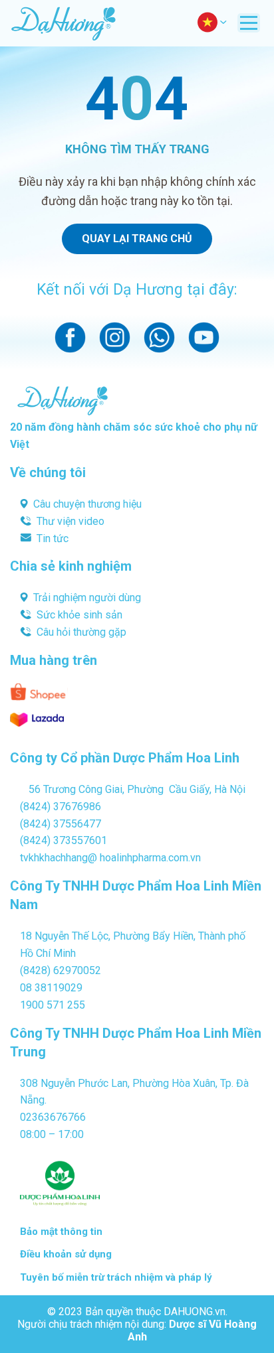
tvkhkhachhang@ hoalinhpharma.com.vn (110, 857)
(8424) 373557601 (63, 840)
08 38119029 (51, 987)
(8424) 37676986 (60, 806)
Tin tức (52, 538)
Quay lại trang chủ (137, 238)
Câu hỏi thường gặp (81, 632)
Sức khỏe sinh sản (79, 614)
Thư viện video (70, 521)
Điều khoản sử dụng (66, 1254)
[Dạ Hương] (63, 23)
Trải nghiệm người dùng (87, 597)
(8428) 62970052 (60, 970)
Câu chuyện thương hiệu (87, 504)
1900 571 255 (52, 1005)
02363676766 (53, 1117)
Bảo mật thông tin (61, 1232)
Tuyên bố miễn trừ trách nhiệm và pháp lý (116, 1277)
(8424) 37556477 (60, 824)
